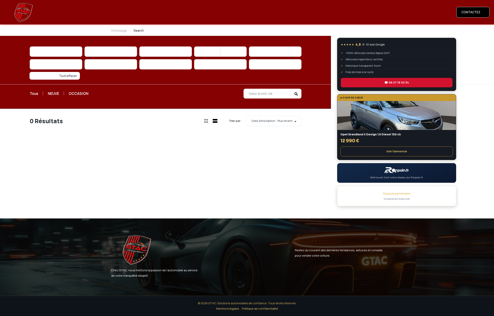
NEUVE (53, 93)
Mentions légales (227, 309)
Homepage (119, 30)
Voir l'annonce (396, 151)
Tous (34, 93)
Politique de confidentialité (260, 309)
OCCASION (78, 93)
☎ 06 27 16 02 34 (396, 82)
